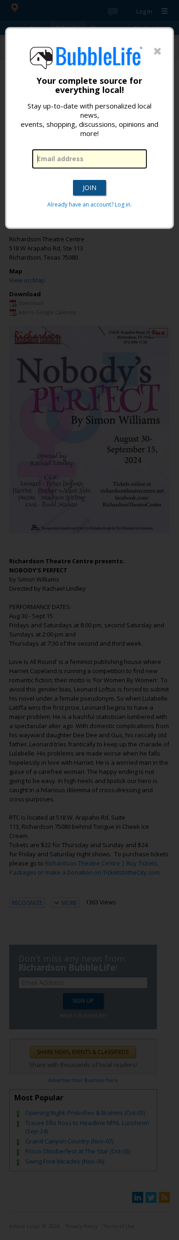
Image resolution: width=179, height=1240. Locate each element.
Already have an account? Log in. (89, 204)
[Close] (157, 52)
